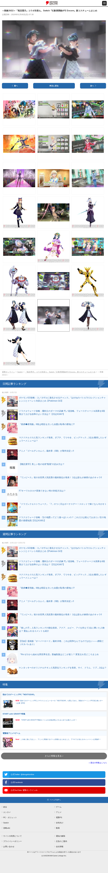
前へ (16, 86)
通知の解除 (60, 836)
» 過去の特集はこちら (98, 763)
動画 (58, 828)
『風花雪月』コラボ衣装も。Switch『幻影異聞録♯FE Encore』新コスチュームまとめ (60, 372)
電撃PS (59, 817)
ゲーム (59, 807)
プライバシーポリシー (12, 841)
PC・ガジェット (10, 817)
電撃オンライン (8, 372)
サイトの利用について (12, 836)
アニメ (59, 812)
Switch (20, 372)
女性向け (59, 823)
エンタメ (7, 812)
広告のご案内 (61, 841)
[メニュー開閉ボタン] (104, 3)
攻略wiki (6, 828)
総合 (5, 807)
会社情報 (59, 846)
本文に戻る (54, 86)
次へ (92, 86)
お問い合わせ (8, 846)
